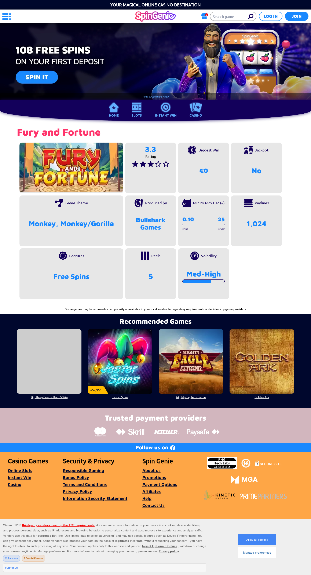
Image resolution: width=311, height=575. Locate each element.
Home (114, 115)
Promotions (154, 477)
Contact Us (153, 505)
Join (297, 16)
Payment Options (159, 484)
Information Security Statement (95, 498)
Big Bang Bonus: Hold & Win (49, 397)
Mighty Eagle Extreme (191, 397)
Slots (137, 115)
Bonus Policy (76, 477)
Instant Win (166, 115)
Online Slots (20, 470)
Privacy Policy (77, 491)
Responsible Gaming (83, 470)
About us (151, 470)
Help (146, 498)
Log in (271, 16)
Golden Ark (262, 397)
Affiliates (151, 491)
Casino (196, 115)
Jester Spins (120, 397)
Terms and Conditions (85, 484)
